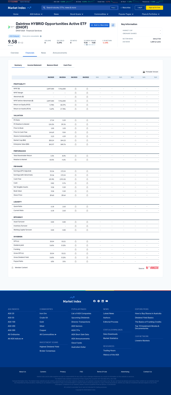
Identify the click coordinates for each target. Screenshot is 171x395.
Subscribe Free (117, 212)
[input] (76, 212)
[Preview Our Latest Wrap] (55, 219)
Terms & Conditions (91, 221)
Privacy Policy (107, 221)
